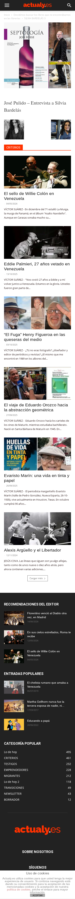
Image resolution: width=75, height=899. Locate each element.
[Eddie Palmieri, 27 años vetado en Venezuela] (37, 242)
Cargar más (36, 578)
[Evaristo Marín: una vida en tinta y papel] (37, 454)
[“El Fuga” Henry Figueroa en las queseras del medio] (37, 312)
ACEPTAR (38, 895)
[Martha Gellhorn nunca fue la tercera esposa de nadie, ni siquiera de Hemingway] (14, 706)
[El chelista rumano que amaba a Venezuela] (14, 687)
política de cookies (18, 889)
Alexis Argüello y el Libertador (32, 550)
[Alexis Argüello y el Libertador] (37, 528)
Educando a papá (38, 720)
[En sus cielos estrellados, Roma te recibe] (14, 637)
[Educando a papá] (14, 724)
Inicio (7, 14)
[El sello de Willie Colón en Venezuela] (37, 172)
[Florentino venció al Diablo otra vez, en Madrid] (14, 618)
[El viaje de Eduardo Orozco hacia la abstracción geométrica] (37, 383)
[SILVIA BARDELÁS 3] (37, 87)
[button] (6, 5)
